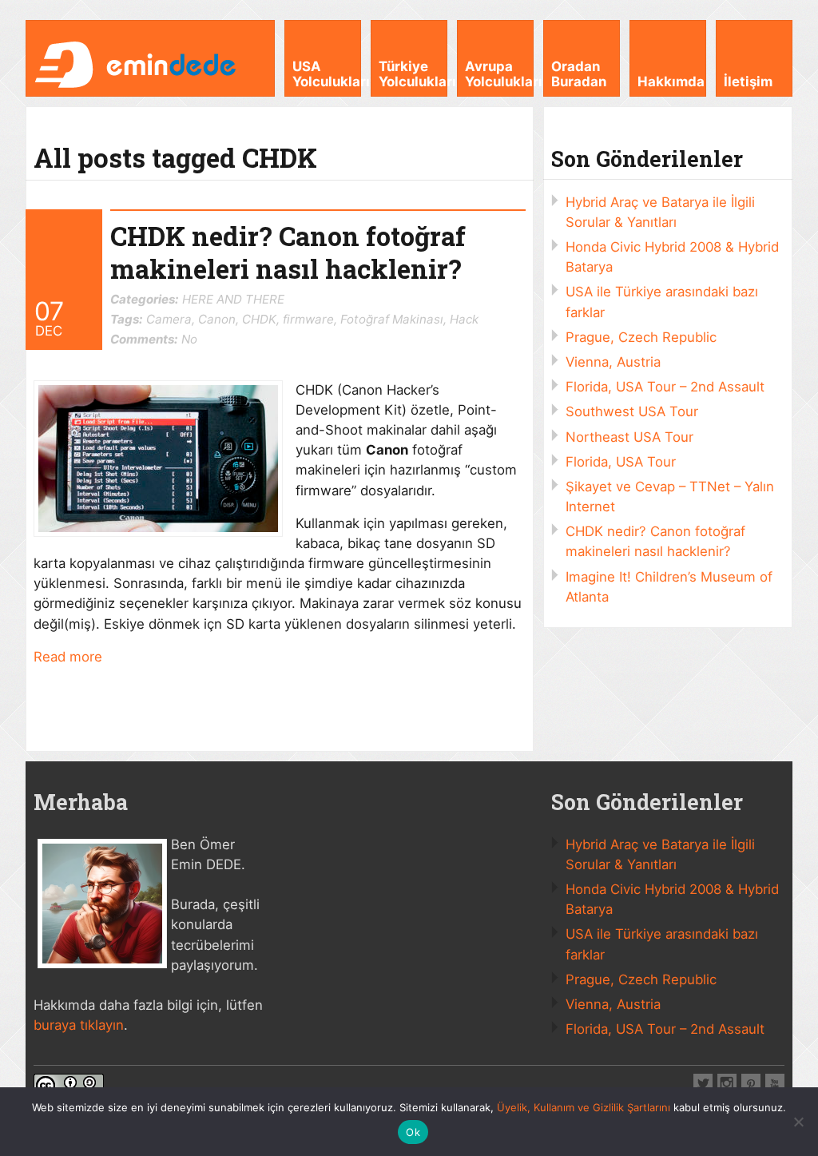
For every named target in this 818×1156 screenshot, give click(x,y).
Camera (169, 319)
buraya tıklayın (79, 1025)
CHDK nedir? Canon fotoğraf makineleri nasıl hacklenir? (288, 252)
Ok (413, 1132)
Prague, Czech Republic (641, 337)
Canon (217, 319)
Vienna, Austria (613, 362)
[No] (798, 1122)
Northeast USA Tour (629, 437)
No (153, 339)
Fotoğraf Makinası (391, 319)
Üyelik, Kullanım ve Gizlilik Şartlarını (583, 1107)
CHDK (259, 319)
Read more (68, 657)
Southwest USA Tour (632, 411)
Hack (464, 319)
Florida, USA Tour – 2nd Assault (665, 387)
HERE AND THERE (233, 299)
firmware (308, 319)
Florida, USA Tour (621, 462)
